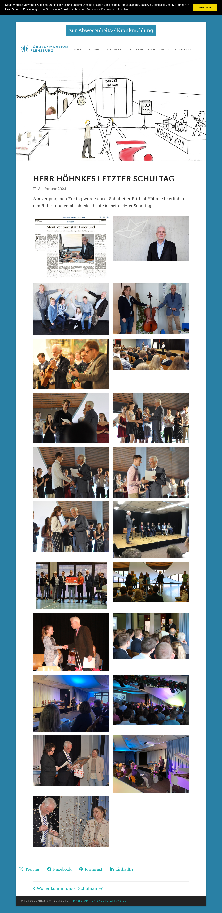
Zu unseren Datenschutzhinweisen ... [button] (109, 9)
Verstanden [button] (205, 7)
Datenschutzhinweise (109, 900)
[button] (29, 869)
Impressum (80, 900)
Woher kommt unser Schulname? (68, 889)
